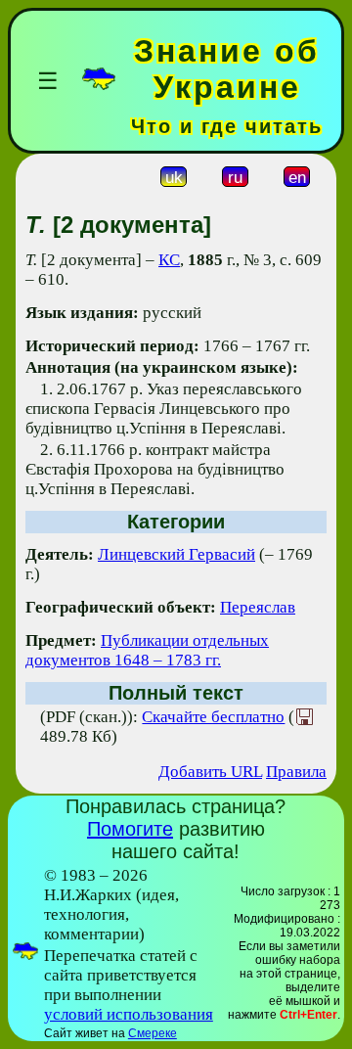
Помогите (130, 829)
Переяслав (257, 607)
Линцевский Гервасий (176, 554)
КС (169, 260)
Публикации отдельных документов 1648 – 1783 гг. (147, 650)
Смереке (152, 1033)
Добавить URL (210, 771)
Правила (296, 771)
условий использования (128, 1014)
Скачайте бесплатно (213, 716)
